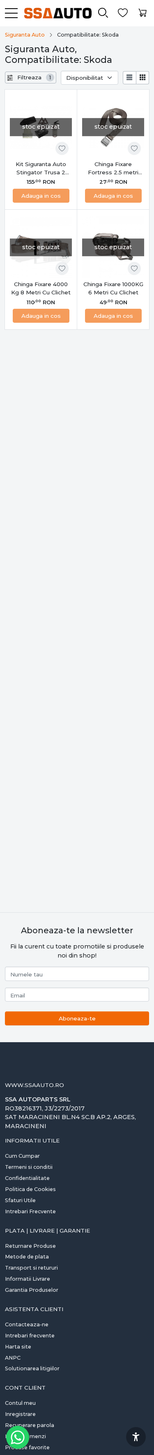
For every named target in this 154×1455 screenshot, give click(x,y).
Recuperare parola (29, 1425)
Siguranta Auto (25, 35)
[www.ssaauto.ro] (55, 13)
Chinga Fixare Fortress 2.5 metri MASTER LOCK (113, 169)
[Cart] (142, 13)
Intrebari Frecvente (30, 1211)
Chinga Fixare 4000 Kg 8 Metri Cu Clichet (41, 288)
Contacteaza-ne (26, 1324)
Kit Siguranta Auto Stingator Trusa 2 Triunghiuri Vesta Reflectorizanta (41, 169)
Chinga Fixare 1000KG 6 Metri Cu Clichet (113, 288)
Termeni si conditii (29, 1167)
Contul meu (20, 1403)
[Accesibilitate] (136, 1437)
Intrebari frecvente (30, 1335)
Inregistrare (20, 1414)
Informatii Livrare (27, 1279)
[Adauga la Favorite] (62, 148)
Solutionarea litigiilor (32, 1368)
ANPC (13, 1358)
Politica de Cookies (30, 1189)
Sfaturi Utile (20, 1200)
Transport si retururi (31, 1268)
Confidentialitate (27, 1178)
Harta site (18, 1347)
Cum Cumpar (22, 1156)
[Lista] (129, 77)
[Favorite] (123, 13)
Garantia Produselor (31, 1290)
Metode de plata (27, 1257)
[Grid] (142, 77)
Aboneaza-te (77, 1018)
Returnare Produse (30, 1246)
